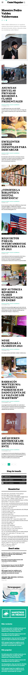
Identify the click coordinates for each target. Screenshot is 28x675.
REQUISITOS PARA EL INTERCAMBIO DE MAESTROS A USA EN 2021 (13, 244)
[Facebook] (2, 20)
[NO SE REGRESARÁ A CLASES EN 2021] (14, 326)
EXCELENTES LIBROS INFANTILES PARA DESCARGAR (13, 145)
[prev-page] (2, 464)
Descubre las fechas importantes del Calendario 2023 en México (12, 560)
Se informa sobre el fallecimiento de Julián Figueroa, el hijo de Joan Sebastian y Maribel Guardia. (13, 554)
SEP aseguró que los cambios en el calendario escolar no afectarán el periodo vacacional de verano (11, 571)
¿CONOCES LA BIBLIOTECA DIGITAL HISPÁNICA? (10, 194)
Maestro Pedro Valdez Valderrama (10, 104)
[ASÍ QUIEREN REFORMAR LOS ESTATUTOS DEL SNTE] (14, 423)
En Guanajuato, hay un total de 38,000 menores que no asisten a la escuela (12, 565)
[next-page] (15, 464)
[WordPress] (6, 20)
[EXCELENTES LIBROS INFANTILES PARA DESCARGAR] (14, 127)
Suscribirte (22, 483)
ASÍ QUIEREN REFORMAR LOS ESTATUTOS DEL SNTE (12, 442)
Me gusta (23, 476)
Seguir (23, 479)
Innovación (5, 183)
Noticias (4, 81)
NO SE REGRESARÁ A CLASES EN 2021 (11, 343)
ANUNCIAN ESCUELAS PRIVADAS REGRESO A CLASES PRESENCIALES (12, 94)
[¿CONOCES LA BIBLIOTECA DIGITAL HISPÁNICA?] (14, 175)
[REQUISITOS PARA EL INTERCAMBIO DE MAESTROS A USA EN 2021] (14, 224)
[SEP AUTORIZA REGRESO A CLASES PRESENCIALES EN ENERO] (14, 275)
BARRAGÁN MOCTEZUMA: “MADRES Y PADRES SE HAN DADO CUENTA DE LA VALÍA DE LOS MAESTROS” (13, 389)
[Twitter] (4, 20)
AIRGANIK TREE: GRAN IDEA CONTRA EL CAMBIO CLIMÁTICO (12, 577)
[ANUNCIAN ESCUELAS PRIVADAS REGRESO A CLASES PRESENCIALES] (14, 73)
